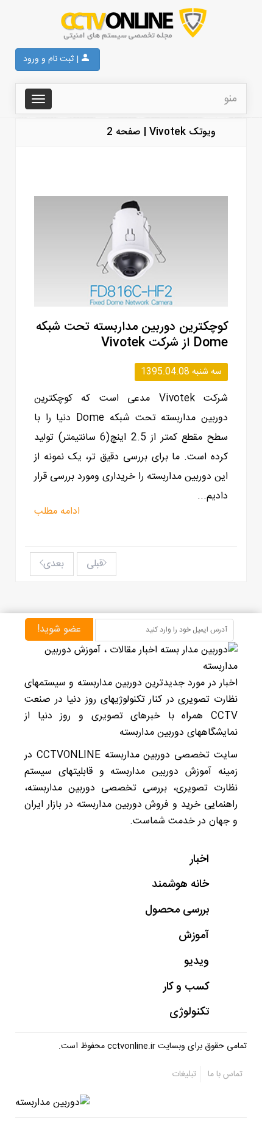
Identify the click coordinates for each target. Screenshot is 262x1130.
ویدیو (196, 961)
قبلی (95, 564)
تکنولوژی (189, 1012)
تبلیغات (184, 1074)
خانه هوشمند (180, 884)
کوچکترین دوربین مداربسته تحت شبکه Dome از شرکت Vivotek (132, 335)
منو (230, 99)
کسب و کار (186, 987)
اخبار (199, 859)
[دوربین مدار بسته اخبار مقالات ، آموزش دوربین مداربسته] (131, 24)
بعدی (53, 564)
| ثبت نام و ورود (51, 59)
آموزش (194, 936)
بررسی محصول (177, 910)
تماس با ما (224, 1074)
